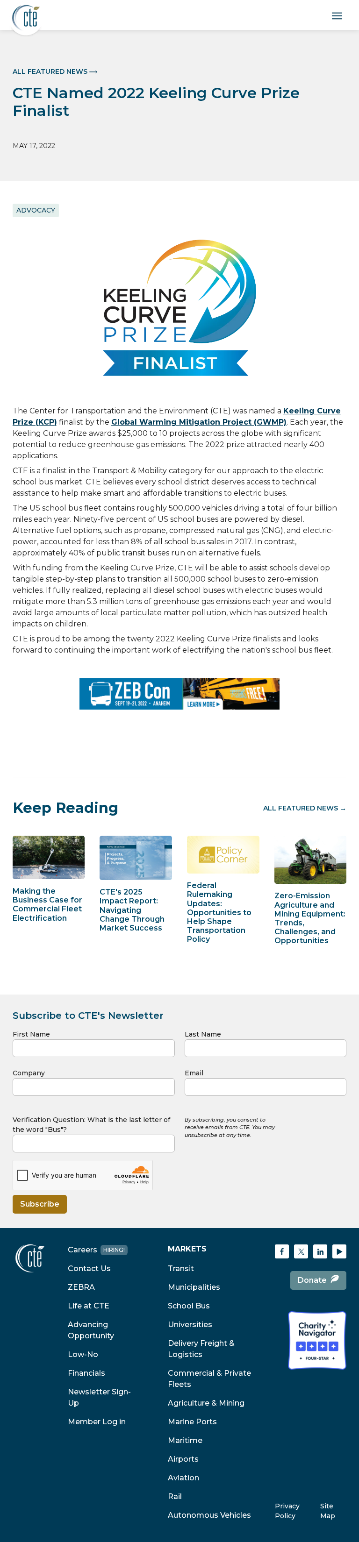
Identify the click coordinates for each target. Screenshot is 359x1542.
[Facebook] (282, 1251)
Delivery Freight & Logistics (201, 1349)
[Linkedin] (320, 1251)
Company (29, 1073)
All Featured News (50, 71)
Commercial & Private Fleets (209, 1379)
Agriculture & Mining (206, 1403)
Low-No (83, 1354)
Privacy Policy (287, 1511)
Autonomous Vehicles (209, 1515)
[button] (338, 15)
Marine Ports (192, 1421)
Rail (175, 1496)
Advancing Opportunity (91, 1330)
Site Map (327, 1511)
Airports (183, 1459)
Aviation (183, 1477)
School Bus (189, 1305)
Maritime (185, 1440)
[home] (25, 18)
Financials (86, 1373)
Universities (190, 1324)
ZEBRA (81, 1287)
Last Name (203, 1034)
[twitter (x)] (301, 1251)
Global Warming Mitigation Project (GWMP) (199, 422)
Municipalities (194, 1287)
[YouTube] (339, 1251)
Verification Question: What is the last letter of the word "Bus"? (91, 1125)
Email (194, 1073)
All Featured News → (304, 808)
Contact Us (89, 1268)
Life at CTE (88, 1305)
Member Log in (97, 1421)
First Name (31, 1034)
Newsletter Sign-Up (99, 1397)
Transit (181, 1268)
